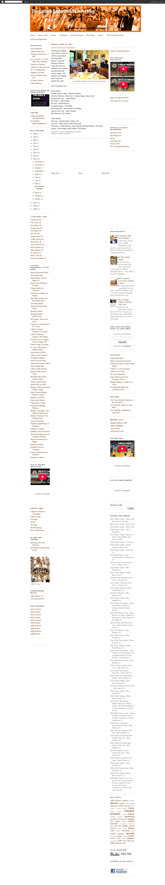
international (123, 823)
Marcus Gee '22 (36, 255)
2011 (35, 203)
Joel (115, 826)
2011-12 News (35, 617)
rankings (121, 834)
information (114, 824)
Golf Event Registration (39, 39)
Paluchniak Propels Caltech (40, 363)
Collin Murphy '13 (37, 596)
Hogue (117, 821)
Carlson (112, 808)
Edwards (129, 810)
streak (115, 841)
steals (112, 841)
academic (125, 800)
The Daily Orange (37, 303)
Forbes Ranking (36, 83)
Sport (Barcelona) (37, 275)
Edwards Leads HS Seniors (40, 431)
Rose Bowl (113, 836)
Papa (132, 830)
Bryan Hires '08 (36, 242)
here (65, 86)
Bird (117, 806)
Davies (112, 811)
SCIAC (131, 836)
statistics (130, 838)
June (37, 180)
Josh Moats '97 (36, 231)
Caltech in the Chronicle (39, 355)
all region (131, 800)
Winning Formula (36, 311)
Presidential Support (38, 358)
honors (131, 821)
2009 (35, 209)
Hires (112, 821)
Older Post (105, 173)
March (37, 193)
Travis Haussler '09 (37, 245)
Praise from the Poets (38, 361)
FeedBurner (127, 346)
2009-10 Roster (36, 626)
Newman (118, 830)
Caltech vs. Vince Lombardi (120, 369)
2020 (35, 134)
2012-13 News (35, 612)
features (131, 814)
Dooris (119, 811)
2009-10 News (35, 628)
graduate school (115, 819)
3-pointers (117, 800)
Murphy (131, 828)
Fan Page (34, 519)
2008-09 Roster (36, 631)
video (112, 843)
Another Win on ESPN (38, 384)
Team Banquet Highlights (63, 47)
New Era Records (77, 35)
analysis (122, 803)
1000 (112, 800)
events (124, 814)
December (39, 162)
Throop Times (115, 144)
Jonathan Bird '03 (37, 236)
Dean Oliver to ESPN (38, 352)
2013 (35, 156)
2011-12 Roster (36, 615)
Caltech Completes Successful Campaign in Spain (125, 281)
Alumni (53, 35)
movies (125, 828)
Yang (124, 843)
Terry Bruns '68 (36, 225)
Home (33, 35)
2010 (35, 206)
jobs (111, 826)
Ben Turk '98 (35, 234)
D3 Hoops (34, 525)
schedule (125, 836)
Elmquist (115, 813)
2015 (35, 149)
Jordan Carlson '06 (37, 239)
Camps (100, 35)
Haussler (124, 819)
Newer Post (55, 173)
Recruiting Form (115, 135)
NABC (112, 830)
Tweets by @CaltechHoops (119, 51)
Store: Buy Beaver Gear (115, 35)
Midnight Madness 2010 (118, 423)
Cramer (131, 808)
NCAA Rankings (36, 528)
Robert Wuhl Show (116, 358)
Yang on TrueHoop (37, 421)
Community (63, 35)
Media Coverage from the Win (120, 361)
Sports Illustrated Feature (39, 272)
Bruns (132, 806)
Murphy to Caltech (37, 444)
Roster (112, 138)
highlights (131, 819)
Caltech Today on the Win (40, 345)
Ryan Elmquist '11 (37, 247)
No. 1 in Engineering (38, 70)
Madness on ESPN (37, 397)
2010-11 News (35, 623)
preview (113, 834)
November (39, 165)
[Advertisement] (120, 189)
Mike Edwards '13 (37, 250)
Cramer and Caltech (37, 400)
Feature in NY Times (117, 371)
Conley (124, 808)
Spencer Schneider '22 (38, 258)
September (39, 171)
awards (112, 806)
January (38, 199)
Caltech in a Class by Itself (40, 67)
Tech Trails (127, 841)
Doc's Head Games (37, 530)
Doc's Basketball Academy (119, 146)
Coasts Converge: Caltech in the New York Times (124, 302)
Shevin (119, 838)
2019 (35, 137)
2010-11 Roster (36, 620)
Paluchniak (126, 831)
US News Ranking (37, 80)
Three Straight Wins (37, 366)
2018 (35, 140)
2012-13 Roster (36, 609)
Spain (124, 838)
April (37, 184)
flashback (113, 816)
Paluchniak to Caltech (38, 403)
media (125, 826)
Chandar (118, 808)
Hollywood (124, 821)
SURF (120, 841)
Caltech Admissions (37, 51)
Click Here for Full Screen (119, 101)
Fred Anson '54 (36, 220)
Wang (117, 843)
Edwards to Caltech (37, 429)
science (112, 838)
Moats (119, 828)
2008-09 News (35, 634)
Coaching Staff (115, 141)
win (121, 843)
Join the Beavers (36, 49)
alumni (114, 803)
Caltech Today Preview (39, 369)
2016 (35, 146)
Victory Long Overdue (38, 382)
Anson (127, 803)
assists (132, 803)
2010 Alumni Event (116, 431)
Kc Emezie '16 (36, 253)
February (38, 196)
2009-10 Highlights (116, 426)
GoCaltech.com (115, 133)
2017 (35, 143)
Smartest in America (38, 64)
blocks (121, 806)
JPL (119, 826)
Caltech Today (36, 517)
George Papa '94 (36, 228)
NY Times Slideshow (117, 374)
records (130, 833)
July (36, 177)
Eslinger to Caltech (37, 457)
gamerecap (129, 816)
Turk (132, 841)
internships (131, 823)
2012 (35, 159)
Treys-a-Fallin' (115, 428)
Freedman (120, 816)
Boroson (127, 806)
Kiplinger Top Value (37, 73)
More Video (91, 35)
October (38, 168)
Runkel (119, 836)
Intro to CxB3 (42, 35)
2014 (35, 153)
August (37, 174)
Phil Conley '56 (36, 223)
